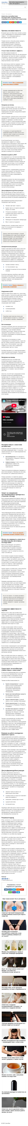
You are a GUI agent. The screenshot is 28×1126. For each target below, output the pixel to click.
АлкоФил (5, 2)
